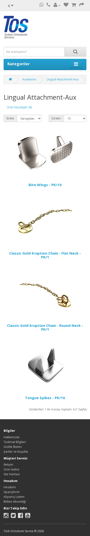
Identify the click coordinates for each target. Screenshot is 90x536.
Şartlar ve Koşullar (16, 452)
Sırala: (10, 118)
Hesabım (10, 487)
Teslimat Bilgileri (15, 442)
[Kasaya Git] (81, 5)
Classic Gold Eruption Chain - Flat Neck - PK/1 (45, 255)
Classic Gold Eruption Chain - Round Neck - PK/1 (45, 327)
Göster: (56, 118)
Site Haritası (12, 474)
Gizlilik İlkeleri (13, 447)
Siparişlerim (12, 492)
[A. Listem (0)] (66, 5)
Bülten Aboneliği (15, 501)
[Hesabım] (57, 5)
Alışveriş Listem (14, 497)
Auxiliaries (29, 79)
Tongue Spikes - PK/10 (45, 397)
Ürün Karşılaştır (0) (19, 107)
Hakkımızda (11, 437)
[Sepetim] (74, 5)
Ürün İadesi (11, 469)
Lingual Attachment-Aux (62, 79)
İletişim (8, 465)
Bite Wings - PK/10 (45, 184)
